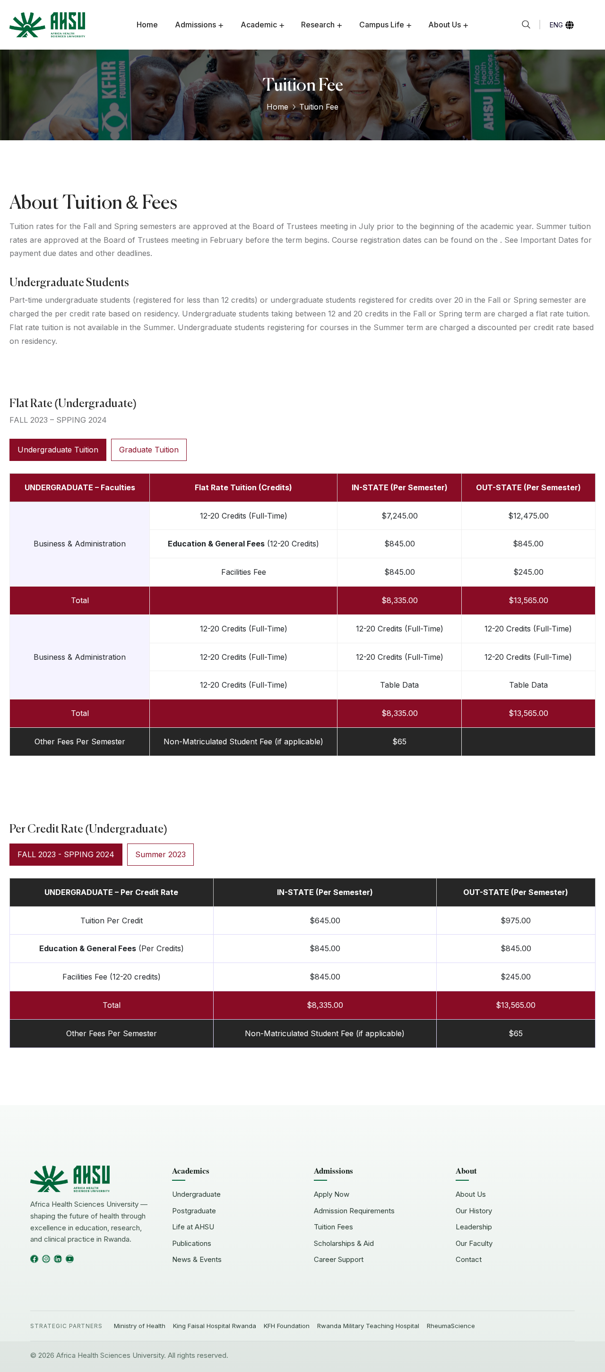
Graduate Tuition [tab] (149, 449)
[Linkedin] (58, 1259)
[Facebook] (34, 1259)
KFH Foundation (287, 1325)
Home (277, 106)
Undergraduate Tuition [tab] (57, 449)
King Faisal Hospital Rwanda (214, 1325)
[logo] (47, 24)
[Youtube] (70, 1259)
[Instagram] (46, 1259)
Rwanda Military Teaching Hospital (368, 1325)
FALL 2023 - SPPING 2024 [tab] (65, 854)
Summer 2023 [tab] (160, 854)
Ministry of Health (139, 1325)
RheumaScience (451, 1325)
